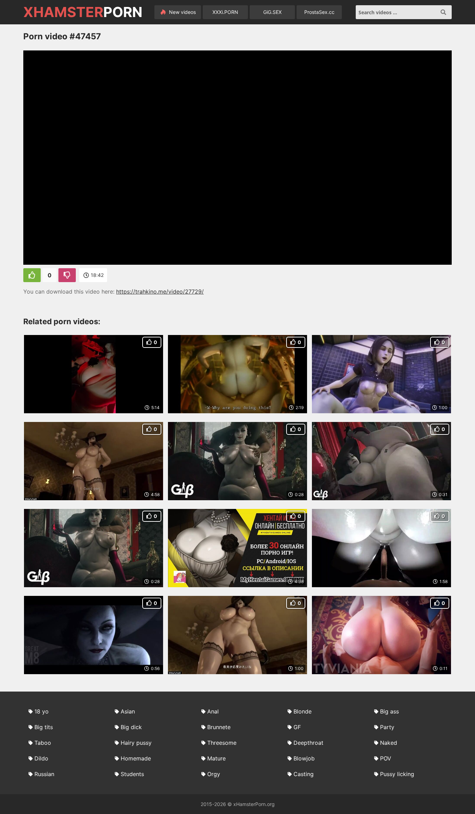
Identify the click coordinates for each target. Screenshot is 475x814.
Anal (213, 711)
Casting (303, 774)
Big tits (43, 727)
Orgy (213, 774)
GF (297, 727)
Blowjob (304, 758)
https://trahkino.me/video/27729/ (160, 291)
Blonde (302, 711)
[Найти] (443, 12)
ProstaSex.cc (319, 12)
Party (387, 727)
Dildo (41, 758)
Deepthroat (308, 742)
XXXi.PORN (225, 12)
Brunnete (219, 727)
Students (132, 774)
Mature (216, 758)
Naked (388, 742)
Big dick (131, 727)
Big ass (389, 711)
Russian (44, 774)
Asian (128, 711)
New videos (182, 12)
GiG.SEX (272, 12)
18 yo (41, 711)
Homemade (136, 758)
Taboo (42, 742)
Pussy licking (397, 774)
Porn (82, 12)
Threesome (221, 742)
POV (385, 758)
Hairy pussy (136, 742)
